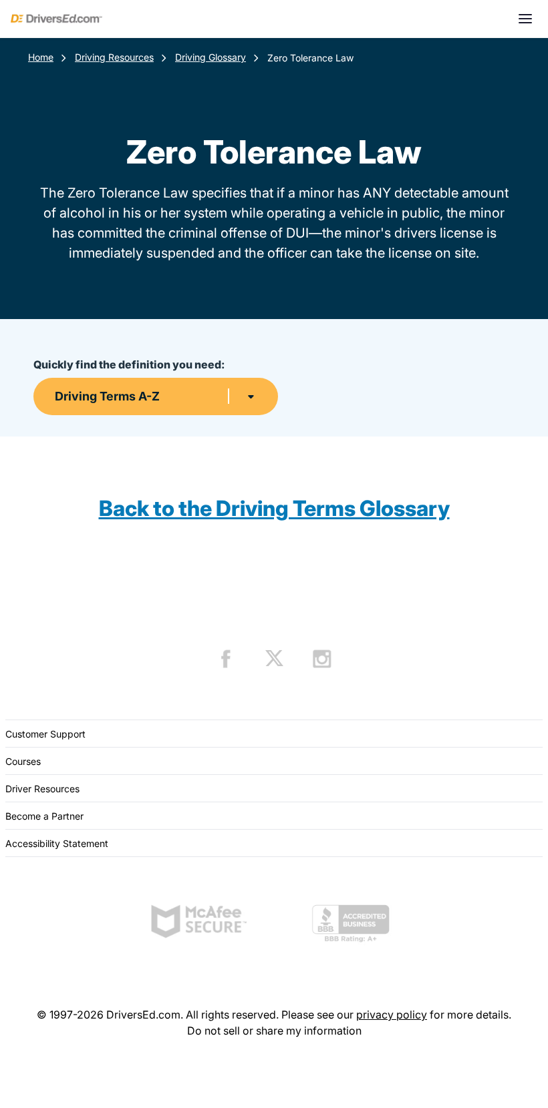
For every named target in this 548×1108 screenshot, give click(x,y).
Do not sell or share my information (274, 1030)
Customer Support (45, 734)
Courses (23, 761)
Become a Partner (44, 816)
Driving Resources (114, 57)
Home (40, 57)
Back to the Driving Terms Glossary (274, 508)
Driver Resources (42, 788)
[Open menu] (525, 19)
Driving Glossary (210, 57)
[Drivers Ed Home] (56, 18)
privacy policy (391, 1014)
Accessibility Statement (56, 843)
